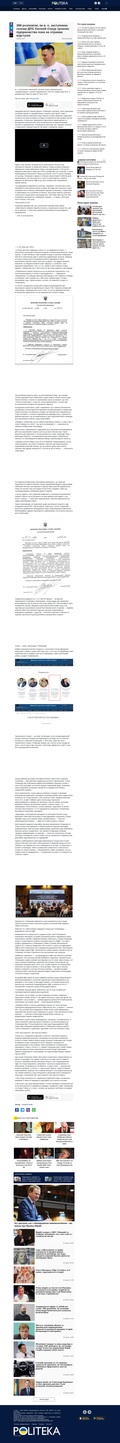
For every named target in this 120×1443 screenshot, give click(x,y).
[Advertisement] (44, 630)
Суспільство (80, 9)
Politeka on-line (60, 9)
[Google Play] (99, 1418)
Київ (70, 9)
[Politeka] (60, 3)
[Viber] (11, 32)
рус (21, 3)
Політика (42, 9)
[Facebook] (11, 24)
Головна (16, 9)
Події (90, 9)
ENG (97, 9)
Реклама (41, 1424)
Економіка (33, 9)
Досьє (24, 9)
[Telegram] (99, 3)
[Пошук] (106, 3)
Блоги (50, 9)
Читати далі (44, 1399)
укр (15, 3)
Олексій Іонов (27, 1104)
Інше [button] (103, 9)
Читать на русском (67, 38)
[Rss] (95, 3)
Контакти (48, 1424)
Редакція (34, 1424)
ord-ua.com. (34, 98)
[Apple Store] (84, 1418)
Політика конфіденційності (22, 1424)
